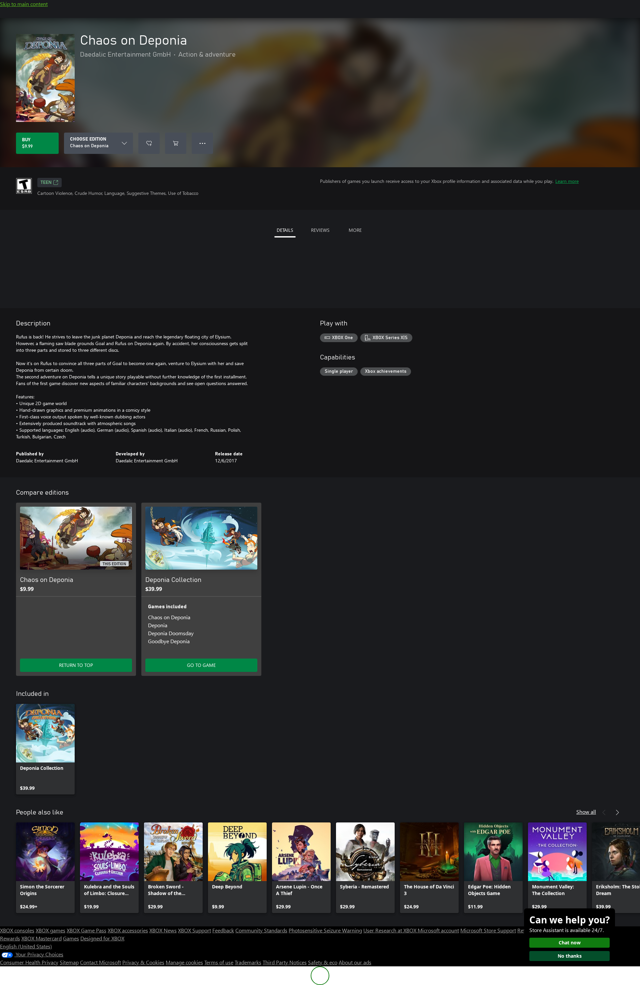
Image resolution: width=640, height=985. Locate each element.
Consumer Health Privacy (29, 962)
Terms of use (218, 962)
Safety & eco (322, 962)
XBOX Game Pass (86, 930)
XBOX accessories (128, 930)
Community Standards (261, 930)
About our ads (355, 962)
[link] (45, 749)
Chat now (570, 942)
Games (71, 938)
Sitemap (69, 962)
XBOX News (163, 930)
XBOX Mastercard (41, 938)
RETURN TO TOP (76, 665)
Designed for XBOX (102, 938)
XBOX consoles (17, 930)
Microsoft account (438, 930)
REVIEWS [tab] (320, 230)
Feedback (223, 930)
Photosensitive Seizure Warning (325, 930)
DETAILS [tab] (285, 230)
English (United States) (26, 946)
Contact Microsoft (100, 962)
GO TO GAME (201, 665)
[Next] (617, 812)
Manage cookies (184, 962)
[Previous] (604, 812)
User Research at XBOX (390, 930)
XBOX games (50, 930)
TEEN (46, 182)
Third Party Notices (285, 962)
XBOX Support (194, 930)
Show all (586, 811)
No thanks (570, 956)
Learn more (567, 181)
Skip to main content (24, 3)
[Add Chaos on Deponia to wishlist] (149, 143)
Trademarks (248, 962)
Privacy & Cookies (143, 962)
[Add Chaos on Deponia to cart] (175, 143)
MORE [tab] (355, 230)
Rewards (10, 938)
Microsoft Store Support (488, 930)
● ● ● (202, 143)
